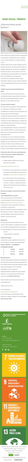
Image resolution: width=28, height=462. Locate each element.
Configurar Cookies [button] (18, 459)
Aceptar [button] (10, 455)
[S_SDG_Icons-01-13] (14, 428)
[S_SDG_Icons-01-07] (14, 353)
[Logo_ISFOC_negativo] (7, 327)
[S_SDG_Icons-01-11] (14, 402)
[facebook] (3, 349)
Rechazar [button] (17, 455)
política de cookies (16, 452)
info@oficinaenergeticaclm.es (13, 340)
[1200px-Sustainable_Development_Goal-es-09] (14, 378)
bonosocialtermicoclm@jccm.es (17, 174)
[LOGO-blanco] (7, 318)
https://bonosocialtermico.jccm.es (10, 166)
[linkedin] (8, 349)
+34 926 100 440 (8, 338)
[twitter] (5, 349)
